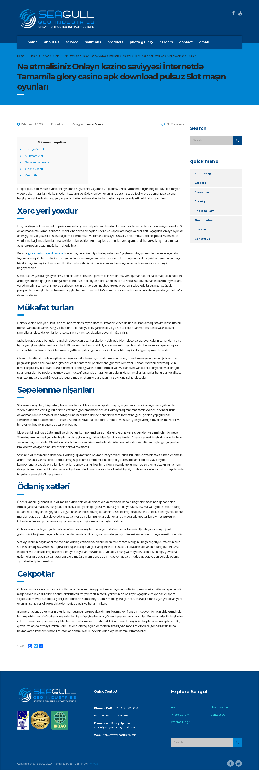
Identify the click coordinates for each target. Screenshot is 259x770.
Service (72, 42)
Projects (201, 229)
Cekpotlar (31, 175)
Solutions (93, 42)
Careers (166, 42)
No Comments (175, 124)
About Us (51, 42)
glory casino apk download (46, 253)
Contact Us (202, 238)
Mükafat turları (34, 155)
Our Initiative (204, 220)
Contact (186, 42)
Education (202, 192)
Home (33, 42)
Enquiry (200, 201)
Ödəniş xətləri (34, 168)
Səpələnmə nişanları (38, 162)
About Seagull (204, 173)
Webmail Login (181, 722)
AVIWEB (93, 763)
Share (20, 646)
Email (204, 42)
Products (115, 42)
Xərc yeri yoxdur (35, 149)
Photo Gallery (141, 42)
